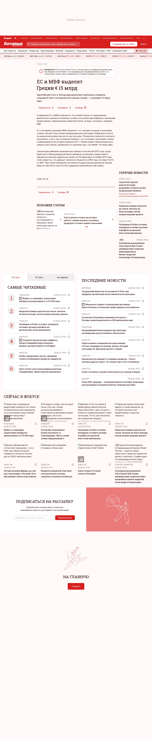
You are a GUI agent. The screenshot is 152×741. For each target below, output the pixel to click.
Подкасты (70, 51)
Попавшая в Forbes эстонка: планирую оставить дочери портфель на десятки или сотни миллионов (38, 327)
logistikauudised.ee (126, 38)
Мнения (59, 51)
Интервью (86, 288)
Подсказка (82, 51)
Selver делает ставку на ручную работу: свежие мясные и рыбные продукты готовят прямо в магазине (83, 220)
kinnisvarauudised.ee (109, 38)
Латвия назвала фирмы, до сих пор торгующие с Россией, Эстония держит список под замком (20, 474)
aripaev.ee (24, 38)
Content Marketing (124, 465)
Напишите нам (119, 51)
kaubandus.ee (95, 38)
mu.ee (138, 38)
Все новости (10, 51)
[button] (34, 517)
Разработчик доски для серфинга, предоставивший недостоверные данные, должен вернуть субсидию (38, 343)
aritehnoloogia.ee (81, 38)
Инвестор (34, 51)
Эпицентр (22, 51)
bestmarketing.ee (37, 38)
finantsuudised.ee (66, 38)
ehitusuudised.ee (51, 38)
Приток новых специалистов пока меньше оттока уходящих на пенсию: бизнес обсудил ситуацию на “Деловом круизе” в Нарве (105, 346)
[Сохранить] (68, 295)
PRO (109, 51)
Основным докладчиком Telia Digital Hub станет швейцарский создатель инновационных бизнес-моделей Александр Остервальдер (130, 476)
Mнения (85, 379)
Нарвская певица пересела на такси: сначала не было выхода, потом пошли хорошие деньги (131, 433)
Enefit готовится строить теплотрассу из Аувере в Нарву (111, 372)
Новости (23, 308)
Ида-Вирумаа (47, 51)
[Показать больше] (143, 38)
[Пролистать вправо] (112, 219)
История (100, 51)
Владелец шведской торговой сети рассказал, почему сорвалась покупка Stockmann (56, 474)
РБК (39, 124)
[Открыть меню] (15, 38)
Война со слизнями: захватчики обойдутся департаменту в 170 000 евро (19, 433)
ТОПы (92, 51)
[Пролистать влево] (60, 219)
